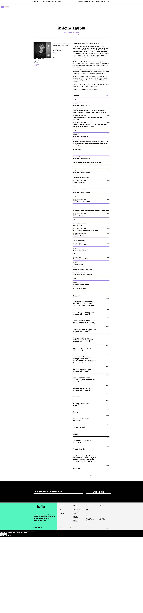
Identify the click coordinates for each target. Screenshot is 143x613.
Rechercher (101, 508)
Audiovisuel (62, 510)
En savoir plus (3, 534)
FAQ (86, 512)
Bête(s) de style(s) (79, 449)
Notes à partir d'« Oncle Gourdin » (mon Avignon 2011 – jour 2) (84, 380)
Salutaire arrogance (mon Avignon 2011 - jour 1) (83, 389)
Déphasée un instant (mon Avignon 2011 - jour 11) (83, 313)
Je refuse (8, 535)
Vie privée (107, 528)
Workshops (75, 520)
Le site (87, 508)
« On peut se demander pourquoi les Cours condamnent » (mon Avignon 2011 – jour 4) (84, 360)
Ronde (75, 412)
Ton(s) (75, 434)
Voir (2, 7)
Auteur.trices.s (37, 3)
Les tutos (87, 509)
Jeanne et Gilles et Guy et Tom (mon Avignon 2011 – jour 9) (84, 322)
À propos (103, 1)
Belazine (86, 1)
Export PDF (36, 65)
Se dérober (77, 468)
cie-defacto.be (96, 89)
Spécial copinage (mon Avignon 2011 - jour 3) (82, 370)
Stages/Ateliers (75, 517)
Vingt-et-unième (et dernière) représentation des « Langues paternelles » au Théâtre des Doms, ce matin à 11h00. (84, 459)
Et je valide (98, 492)
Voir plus (108, 108)
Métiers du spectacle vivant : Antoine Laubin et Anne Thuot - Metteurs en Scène (84, 304)
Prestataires (75, 508)
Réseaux (76, 397)
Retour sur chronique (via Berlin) (81, 420)
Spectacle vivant (63, 512)
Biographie (37, 61)
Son (60, 509)
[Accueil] (36, 1)
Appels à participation (76, 510)
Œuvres (36, 62)
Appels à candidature (76, 509)
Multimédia (62, 513)
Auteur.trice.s (80, 1)
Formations (75, 516)
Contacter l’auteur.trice (71, 34)
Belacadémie (92, 1)
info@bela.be (101, 518)
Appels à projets (75, 512)
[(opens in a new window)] (78, 34)
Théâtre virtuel (79, 427)
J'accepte (2, 535)
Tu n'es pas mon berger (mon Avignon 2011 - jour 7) (84, 330)
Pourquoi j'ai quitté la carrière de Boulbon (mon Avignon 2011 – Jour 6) (83, 340)
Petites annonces (76, 521)
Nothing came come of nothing (81, 404)
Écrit (60, 508)
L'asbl (87, 510)
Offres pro (98, 1)
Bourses (74, 513)
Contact (6, 7)
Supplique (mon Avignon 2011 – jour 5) (83, 349)
